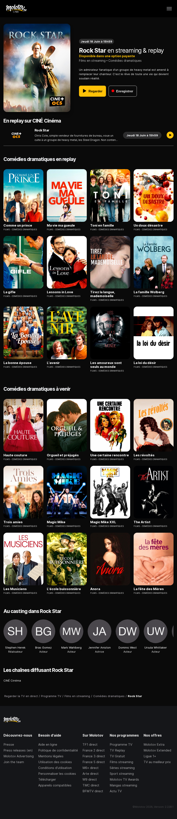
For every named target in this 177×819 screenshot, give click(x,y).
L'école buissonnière (64, 589)
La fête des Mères (149, 589)
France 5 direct (93, 762)
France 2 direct (93, 750)
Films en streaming (92, 60)
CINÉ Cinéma (12, 680)
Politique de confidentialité (58, 750)
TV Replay (117, 750)
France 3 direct (93, 756)
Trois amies (13, 522)
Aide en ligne (47, 744)
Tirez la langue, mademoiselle (102, 294)
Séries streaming (122, 768)
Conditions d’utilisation (55, 768)
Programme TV (121, 744)
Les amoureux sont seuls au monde (106, 365)
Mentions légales (50, 756)
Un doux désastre (148, 225)
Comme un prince (17, 225)
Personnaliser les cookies (57, 774)
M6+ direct (90, 768)
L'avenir (53, 363)
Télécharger (47, 779)
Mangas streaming (123, 785)
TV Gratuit (117, 756)
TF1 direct (90, 744)
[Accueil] (16, 8)
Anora (95, 589)
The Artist (142, 522)
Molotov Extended (157, 750)
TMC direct (90, 785)
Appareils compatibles (54, 785)
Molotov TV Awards (124, 779)
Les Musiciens (15, 589)
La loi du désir (145, 363)
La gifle (9, 292)
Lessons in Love (60, 292)
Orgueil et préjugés (63, 455)
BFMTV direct (92, 791)
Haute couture (15, 455)
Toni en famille (102, 225)
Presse (8, 744)
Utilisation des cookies (55, 762)
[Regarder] (170, 135)
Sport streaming (122, 774)
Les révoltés (144, 455)
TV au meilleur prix (157, 762)
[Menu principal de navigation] (169, 8)
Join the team (13, 762)
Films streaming (121, 762)
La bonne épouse (17, 363)
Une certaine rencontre (109, 455)
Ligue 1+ (150, 756)
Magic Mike (56, 522)
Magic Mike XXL (103, 522)
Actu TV (116, 791)
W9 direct (89, 779)
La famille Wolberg (149, 292)
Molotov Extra (154, 744)
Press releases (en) (18, 750)
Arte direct (90, 774)
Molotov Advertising (18, 756)
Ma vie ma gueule (61, 225)
